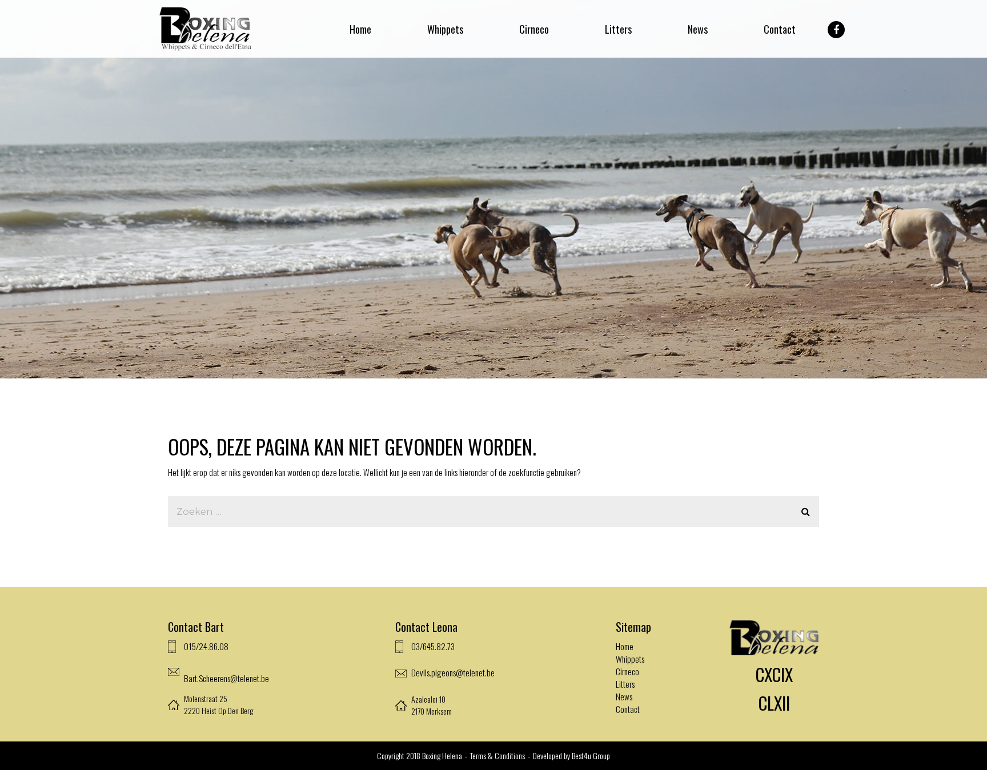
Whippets (445, 29)
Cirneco (534, 29)
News (698, 29)
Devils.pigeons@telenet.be (453, 672)
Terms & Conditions (498, 755)
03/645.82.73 (433, 646)
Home (360, 29)
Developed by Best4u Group (571, 755)
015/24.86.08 (206, 646)
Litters (618, 29)
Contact (780, 29)
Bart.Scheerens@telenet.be (226, 678)
